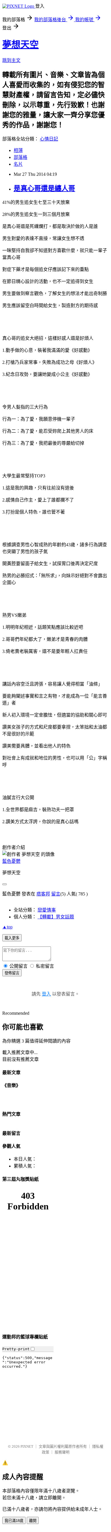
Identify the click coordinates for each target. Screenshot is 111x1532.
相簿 (18, 150)
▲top (7, 926)
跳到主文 (11, 60)
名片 (18, 164)
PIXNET (26, 1446)
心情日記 (49, 138)
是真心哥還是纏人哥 (44, 188)
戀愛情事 (47, 910)
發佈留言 (12, 973)
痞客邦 (43, 893)
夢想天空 (20, 44)
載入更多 (12, 938)
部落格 (20, 157)
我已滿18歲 (14, 1521)
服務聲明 (62, 1452)
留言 (55, 893)
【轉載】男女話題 (56, 916)
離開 (32, 1521)
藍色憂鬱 (11, 861)
